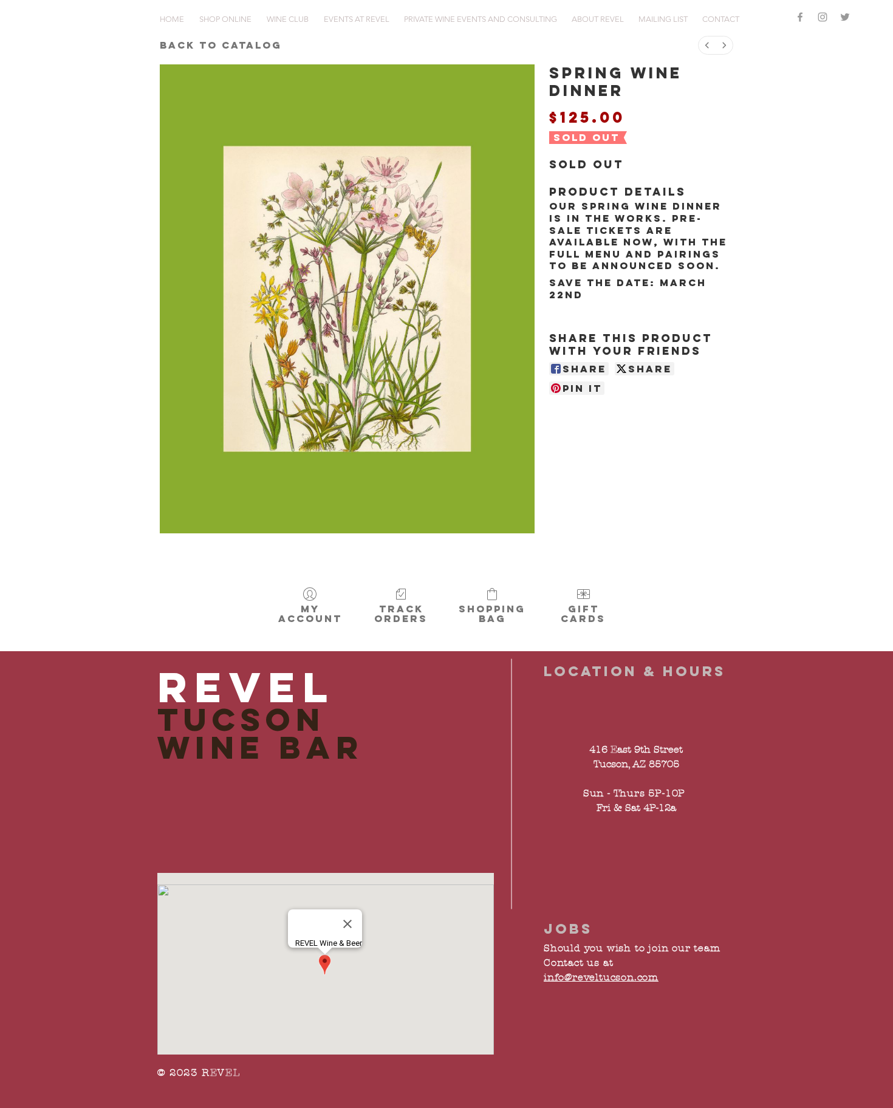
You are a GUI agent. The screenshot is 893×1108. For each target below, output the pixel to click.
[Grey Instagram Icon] (822, 17)
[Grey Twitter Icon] (845, 17)
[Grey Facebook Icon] (800, 17)
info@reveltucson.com (601, 977)
